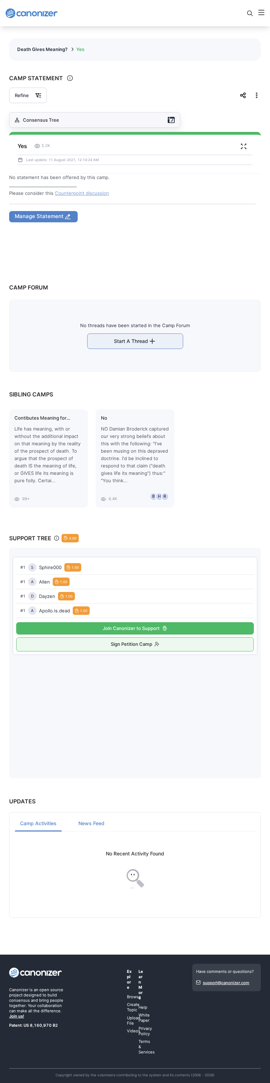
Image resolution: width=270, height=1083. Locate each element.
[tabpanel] (135, 870)
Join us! (16, 1016)
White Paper (144, 1018)
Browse (134, 996)
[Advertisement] (135, 709)
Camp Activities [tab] (38, 823)
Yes (80, 49)
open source (51, 989)
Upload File (133, 1020)
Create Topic (133, 1007)
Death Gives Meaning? (42, 49)
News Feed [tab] (91, 823)
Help (143, 1007)
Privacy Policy (145, 1031)
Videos (133, 1030)
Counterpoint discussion (82, 193)
